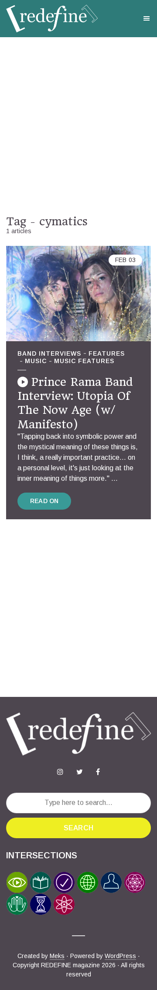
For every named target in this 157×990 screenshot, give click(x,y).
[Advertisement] (78, 126)
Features (107, 353)
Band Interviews (49, 353)
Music (36, 360)
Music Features (84, 360)
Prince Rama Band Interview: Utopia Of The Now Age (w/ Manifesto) (75, 403)
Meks (57, 955)
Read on (44, 500)
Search (78, 828)
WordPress (120, 955)
